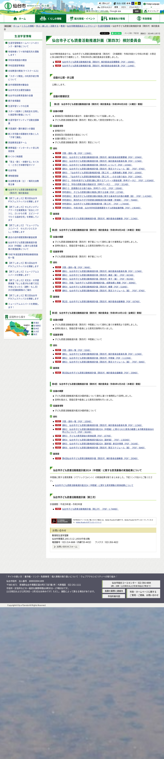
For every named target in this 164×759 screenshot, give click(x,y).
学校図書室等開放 (16, 65)
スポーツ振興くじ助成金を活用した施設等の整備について (23, 113)
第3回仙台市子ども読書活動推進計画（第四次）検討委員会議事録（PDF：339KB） (100, 372)
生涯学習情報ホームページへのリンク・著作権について (23, 44)
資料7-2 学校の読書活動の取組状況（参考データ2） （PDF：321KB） (96, 184)
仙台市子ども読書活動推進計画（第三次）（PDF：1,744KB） (90, 508)
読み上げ (106, 3)
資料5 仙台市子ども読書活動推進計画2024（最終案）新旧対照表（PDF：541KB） (100, 443)
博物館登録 (13, 175)
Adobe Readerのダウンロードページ (88, 522)
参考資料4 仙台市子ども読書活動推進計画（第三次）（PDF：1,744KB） (96, 203)
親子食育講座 (14, 100)
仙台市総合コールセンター (124, 582)
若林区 (36, 328)
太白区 (36, 331)
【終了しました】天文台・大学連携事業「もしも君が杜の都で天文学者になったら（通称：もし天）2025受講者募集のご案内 (23, 285)
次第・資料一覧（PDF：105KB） (77, 421)
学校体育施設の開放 (17, 59)
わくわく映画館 (15, 156)
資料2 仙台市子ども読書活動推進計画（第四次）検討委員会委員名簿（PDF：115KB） (102, 160)
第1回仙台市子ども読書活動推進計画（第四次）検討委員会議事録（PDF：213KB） (100, 218)
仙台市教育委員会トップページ (81, 25)
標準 (129, 3)
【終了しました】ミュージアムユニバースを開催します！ (23, 273)
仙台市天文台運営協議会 (19, 89)
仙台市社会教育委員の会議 (20, 95)
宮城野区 (37, 325)
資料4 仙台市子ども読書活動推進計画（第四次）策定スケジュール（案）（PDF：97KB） (104, 168)
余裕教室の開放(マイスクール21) (23, 70)
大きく (124, 7)
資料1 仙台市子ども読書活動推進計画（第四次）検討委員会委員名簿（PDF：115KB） (102, 271)
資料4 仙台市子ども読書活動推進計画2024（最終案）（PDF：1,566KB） (96, 439)
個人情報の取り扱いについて (65, 576)
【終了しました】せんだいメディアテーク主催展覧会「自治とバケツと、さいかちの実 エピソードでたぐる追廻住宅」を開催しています (23, 213)
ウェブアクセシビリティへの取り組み (98, 576)
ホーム (16, 25)
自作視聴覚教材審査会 (18, 84)
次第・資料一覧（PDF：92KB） (76, 350)
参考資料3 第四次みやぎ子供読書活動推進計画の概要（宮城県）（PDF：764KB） (100, 199)
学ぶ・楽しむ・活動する (47, 25)
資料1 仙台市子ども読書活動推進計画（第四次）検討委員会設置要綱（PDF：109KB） (102, 157)
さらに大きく (134, 7)
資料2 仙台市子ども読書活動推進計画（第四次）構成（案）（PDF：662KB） (98, 274)
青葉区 (36, 322)
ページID (104, 11)
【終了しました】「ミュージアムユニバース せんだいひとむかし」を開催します (23, 228)
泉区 (35, 334)
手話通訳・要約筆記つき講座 (21, 128)
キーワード (92, 11)
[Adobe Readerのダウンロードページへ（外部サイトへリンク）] (61, 520)
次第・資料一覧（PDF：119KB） (77, 153)
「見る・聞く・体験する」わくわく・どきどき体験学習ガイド (23, 163)
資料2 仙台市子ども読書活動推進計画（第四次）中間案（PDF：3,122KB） (97, 357)
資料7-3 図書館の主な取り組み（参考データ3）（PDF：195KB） (92, 188)
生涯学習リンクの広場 (18, 105)
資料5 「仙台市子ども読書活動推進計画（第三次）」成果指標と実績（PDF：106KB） (102, 172)
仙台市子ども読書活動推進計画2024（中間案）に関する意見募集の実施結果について (22, 245)
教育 (63, 25)
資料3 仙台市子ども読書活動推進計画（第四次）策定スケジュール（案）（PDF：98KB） (104, 361)
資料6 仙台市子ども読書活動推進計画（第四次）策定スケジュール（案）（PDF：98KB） (104, 447)
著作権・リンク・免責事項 (37, 576)
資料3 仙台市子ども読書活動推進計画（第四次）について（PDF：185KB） (97, 164)
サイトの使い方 (15, 576)
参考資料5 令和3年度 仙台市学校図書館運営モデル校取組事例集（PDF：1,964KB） (102, 207)
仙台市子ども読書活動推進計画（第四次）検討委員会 (22, 191)
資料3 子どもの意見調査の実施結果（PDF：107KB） (87, 435)
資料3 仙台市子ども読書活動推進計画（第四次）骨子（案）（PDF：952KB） (98, 278)
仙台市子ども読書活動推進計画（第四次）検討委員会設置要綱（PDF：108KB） (99, 61)
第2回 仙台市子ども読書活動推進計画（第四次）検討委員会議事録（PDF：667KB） (101, 301)
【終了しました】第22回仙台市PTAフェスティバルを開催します (23, 297)
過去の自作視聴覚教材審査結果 (22, 237)
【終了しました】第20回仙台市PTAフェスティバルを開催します (23, 200)
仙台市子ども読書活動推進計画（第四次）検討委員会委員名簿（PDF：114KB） (99, 65)
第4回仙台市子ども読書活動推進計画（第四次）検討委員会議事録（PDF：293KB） (100, 458)
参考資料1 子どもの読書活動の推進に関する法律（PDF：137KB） (93, 192)
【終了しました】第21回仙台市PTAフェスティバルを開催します (23, 264)
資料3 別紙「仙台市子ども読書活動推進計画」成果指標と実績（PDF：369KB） (99, 282)
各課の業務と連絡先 (114, 590)
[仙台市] (27, 6)
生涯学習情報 (104, 25)
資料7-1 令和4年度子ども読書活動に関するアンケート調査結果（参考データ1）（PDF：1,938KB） (108, 180)
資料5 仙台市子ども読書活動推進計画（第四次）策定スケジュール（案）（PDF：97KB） (104, 290)
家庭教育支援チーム (17, 142)
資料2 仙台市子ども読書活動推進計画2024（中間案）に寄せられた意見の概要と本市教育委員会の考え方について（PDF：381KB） (108, 430)
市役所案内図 (114, 596)
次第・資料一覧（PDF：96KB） (76, 267)
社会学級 (12, 170)
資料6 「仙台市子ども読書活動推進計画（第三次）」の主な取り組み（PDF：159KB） (102, 176)
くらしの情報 (27, 25)
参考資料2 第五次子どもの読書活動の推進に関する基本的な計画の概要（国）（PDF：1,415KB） (107, 196)
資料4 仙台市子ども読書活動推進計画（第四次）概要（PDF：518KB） (95, 286)
